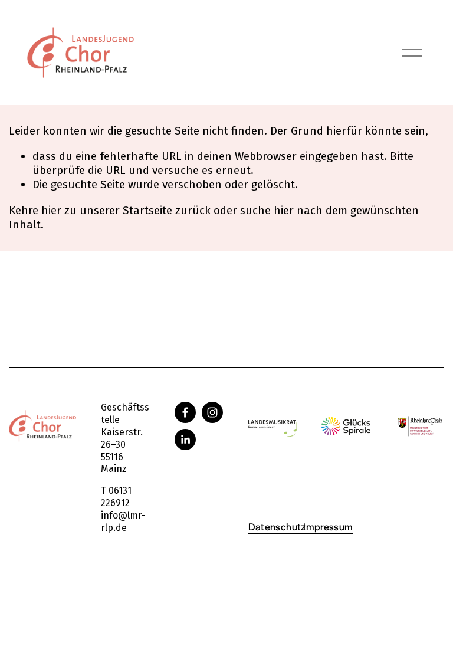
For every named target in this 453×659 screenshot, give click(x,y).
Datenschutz (277, 526)
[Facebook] (185, 412)
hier (51, 210)
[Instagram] (212, 412)
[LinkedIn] (185, 439)
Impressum (328, 526)
